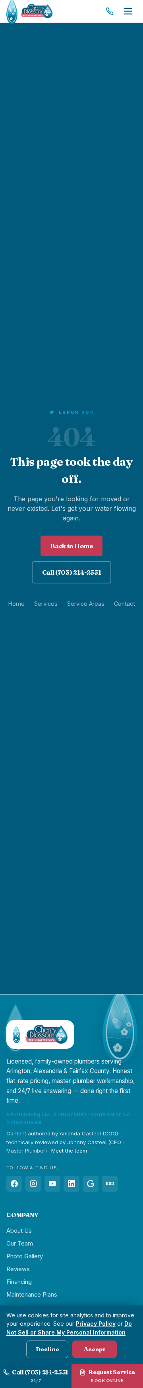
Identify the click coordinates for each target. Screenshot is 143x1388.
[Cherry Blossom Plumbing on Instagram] (33, 1184)
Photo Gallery (24, 1256)
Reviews (18, 1269)
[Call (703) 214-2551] (109, 11)
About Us (19, 1230)
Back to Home (71, 546)
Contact (124, 603)
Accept (94, 1349)
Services (46, 603)
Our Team (19, 1243)
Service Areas (85, 603)
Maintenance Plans (31, 1294)
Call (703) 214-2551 (71, 572)
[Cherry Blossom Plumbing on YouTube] (52, 1184)
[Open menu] (128, 11)
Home (16, 603)
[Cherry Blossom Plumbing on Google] (91, 1184)
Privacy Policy (96, 1323)
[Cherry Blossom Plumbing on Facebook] (14, 1184)
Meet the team (69, 1150)
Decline (47, 1349)
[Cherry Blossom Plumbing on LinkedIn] (71, 1184)
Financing (19, 1281)
